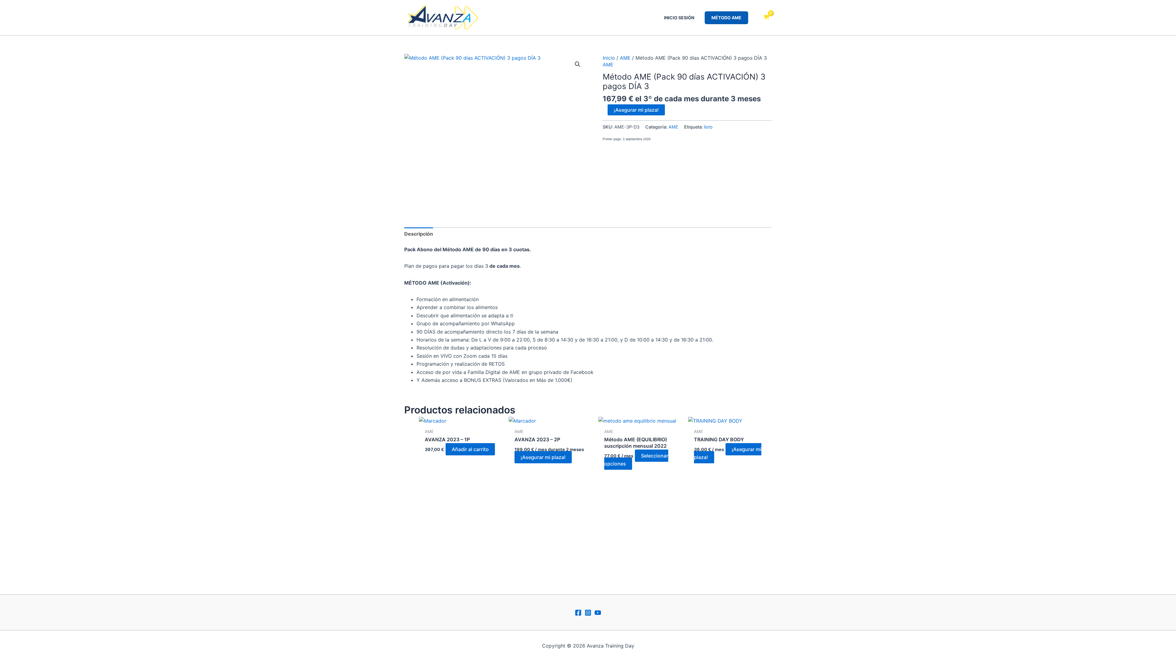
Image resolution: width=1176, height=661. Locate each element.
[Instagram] (588, 612)
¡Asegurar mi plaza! (636, 110)
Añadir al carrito (470, 449)
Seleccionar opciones (636, 460)
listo (708, 126)
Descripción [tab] (418, 234)
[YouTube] (597, 612)
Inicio (609, 58)
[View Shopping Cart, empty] (766, 17)
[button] (726, 17)
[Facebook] (578, 612)
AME (625, 58)
